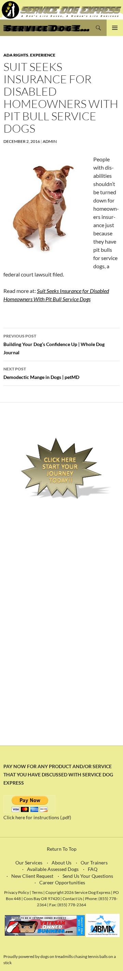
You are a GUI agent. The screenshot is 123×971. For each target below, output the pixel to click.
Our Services (28, 862)
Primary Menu (115, 28)
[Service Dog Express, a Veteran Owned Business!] (45, 925)
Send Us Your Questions (88, 876)
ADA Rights (15, 55)
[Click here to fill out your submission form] (61, 468)
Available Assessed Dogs (53, 869)
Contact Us (72, 898)
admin (50, 141)
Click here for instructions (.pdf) (37, 817)
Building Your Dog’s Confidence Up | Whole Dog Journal (54, 344)
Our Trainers (94, 862)
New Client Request (32, 876)
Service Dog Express (46, 28)
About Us (61, 862)
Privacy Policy (16, 892)
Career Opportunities (62, 882)
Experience (42, 55)
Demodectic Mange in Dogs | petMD (41, 373)
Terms (37, 892)
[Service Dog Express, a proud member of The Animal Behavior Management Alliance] (103, 925)
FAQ (92, 869)
